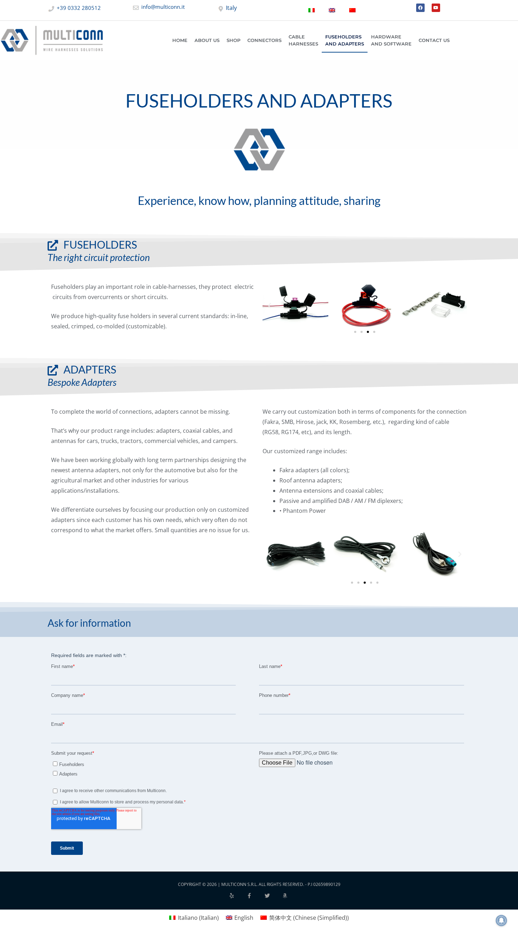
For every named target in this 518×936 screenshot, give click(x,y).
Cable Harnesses (303, 40)
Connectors (264, 40)
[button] (269, 305)
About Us (207, 40)
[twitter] (273, 895)
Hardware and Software (391, 40)
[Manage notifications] (501, 920)
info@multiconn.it (162, 6)
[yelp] (237, 895)
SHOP (233, 40)
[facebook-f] (255, 895)
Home (179, 40)
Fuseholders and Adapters (344, 40)
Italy (230, 8)
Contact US (434, 40)
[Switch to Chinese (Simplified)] (352, 10)
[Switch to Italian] (311, 10)
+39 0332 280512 (78, 7)
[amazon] (285, 895)
